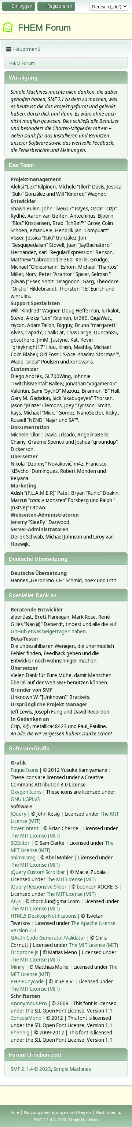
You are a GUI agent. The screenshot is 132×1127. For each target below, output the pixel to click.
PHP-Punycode (27, 981)
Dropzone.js (24, 952)
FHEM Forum (44, 27)
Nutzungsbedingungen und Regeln (57, 1112)
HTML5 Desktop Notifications (43, 916)
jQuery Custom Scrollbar (38, 872)
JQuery (18, 814)
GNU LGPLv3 (25, 799)
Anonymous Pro (29, 1003)
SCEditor (20, 843)
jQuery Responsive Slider (39, 886)
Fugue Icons (24, 770)
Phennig (20, 1032)
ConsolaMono (26, 1018)
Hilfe (14, 1112)
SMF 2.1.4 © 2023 (31, 1069)
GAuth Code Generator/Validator (48, 937)
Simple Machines (72, 1069)
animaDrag (23, 857)
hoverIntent (24, 828)
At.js (16, 901)
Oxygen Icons (26, 792)
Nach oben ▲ (109, 1112)
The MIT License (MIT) (35, 835)
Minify (18, 967)
